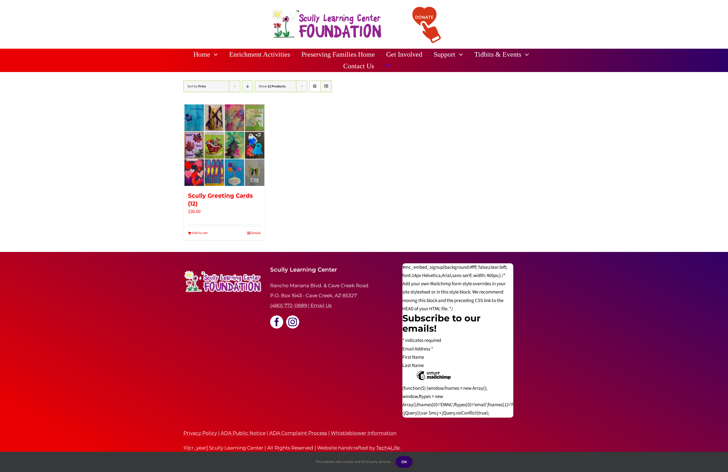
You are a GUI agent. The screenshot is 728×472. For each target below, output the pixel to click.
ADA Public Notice (243, 433)
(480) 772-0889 (288, 305)
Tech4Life (388, 448)
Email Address (417, 349)
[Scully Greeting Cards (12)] (224, 145)
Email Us (321, 305)
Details (256, 233)
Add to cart (200, 233)
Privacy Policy (200, 433)
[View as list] (326, 86)
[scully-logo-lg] (326, 10)
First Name (413, 357)
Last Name (413, 365)
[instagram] (292, 322)
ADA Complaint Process (298, 433)
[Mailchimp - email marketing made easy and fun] (433, 379)
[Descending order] (247, 86)
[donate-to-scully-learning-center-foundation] (426, 9)
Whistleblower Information (363, 433)
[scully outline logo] (223, 268)
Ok (404, 461)
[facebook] (276, 322)
